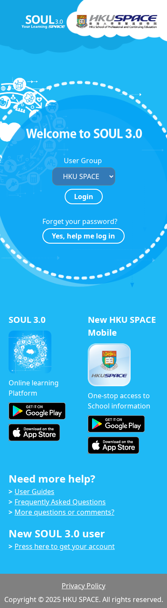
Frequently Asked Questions (60, 502)
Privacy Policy (83, 585)
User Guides (34, 491)
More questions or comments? (64, 512)
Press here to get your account (65, 546)
